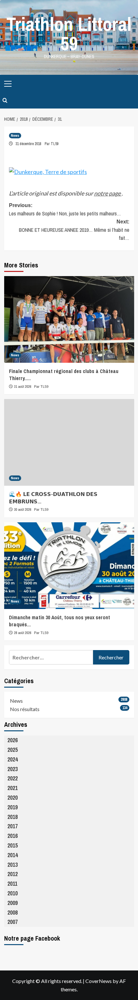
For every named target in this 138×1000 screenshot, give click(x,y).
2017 (12, 826)
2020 (12, 798)
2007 (12, 922)
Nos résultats (24, 709)
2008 (12, 913)
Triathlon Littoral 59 (69, 33)
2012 (12, 874)
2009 (12, 903)
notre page (108, 193)
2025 (12, 750)
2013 (12, 865)
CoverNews (98, 981)
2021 (12, 788)
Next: (74, 230)
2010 (12, 893)
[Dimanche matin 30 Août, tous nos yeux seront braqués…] (69, 565)
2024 (12, 759)
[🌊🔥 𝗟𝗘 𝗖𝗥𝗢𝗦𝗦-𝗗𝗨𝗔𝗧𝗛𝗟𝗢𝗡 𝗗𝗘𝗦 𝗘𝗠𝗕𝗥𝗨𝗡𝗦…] (69, 442)
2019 (12, 807)
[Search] (5, 100)
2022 (12, 778)
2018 (12, 817)
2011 (12, 884)
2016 (12, 836)
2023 (12, 769)
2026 (12, 740)
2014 (12, 855)
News (15, 135)
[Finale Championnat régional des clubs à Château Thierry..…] (69, 319)
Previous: (65, 210)
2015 (12, 845)
